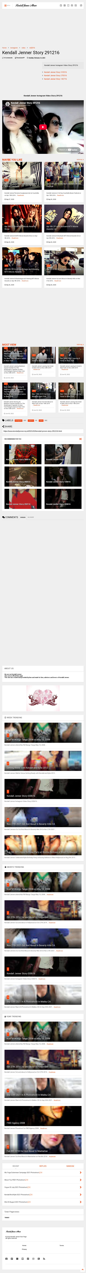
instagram (14, 48)
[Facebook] (72, 5)
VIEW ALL (80, 159)
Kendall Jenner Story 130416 (58, 482)
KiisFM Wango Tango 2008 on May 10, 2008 (28, 739)
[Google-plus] (65, 5)
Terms (62, 1245)
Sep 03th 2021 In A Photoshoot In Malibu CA (29, 1001)
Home (4, 48)
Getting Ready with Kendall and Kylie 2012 (27, 767)
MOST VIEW (9, 344)
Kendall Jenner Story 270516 (55, 75)
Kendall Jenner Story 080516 (18, 459)
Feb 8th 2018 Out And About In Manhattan (27, 1151)
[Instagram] (33, 1259)
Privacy (24, 1249)
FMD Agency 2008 (16, 1123)
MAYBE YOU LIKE (12, 159)
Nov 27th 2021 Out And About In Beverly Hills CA (31, 824)
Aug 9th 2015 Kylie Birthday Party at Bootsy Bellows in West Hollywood (42, 852)
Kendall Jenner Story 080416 (18, 482)
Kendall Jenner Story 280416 (58, 459)
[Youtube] (68, 5)
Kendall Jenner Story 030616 (58, 504)
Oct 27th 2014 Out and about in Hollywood (27, 917)
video (23, 48)
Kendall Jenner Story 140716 (55, 79)
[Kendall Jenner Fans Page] (26, 6)
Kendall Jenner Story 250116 (18, 504)
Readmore (20, 195)
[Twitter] (61, 5)
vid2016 (32, 48)
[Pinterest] (76, 5)
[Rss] (81, 5)
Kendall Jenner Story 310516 (55, 72)
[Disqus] (43, 549)
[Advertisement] (43, 28)
